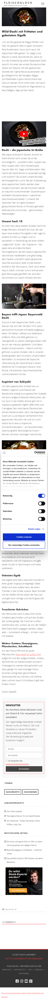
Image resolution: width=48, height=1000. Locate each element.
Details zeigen (34, 529)
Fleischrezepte (13, 792)
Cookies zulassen (24, 537)
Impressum (6, 970)
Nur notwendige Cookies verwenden (24, 545)
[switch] (41, 503)
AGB (29, 970)
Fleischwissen (30, 792)
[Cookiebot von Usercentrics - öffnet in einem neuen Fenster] (34, 452)
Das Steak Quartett (14, 811)
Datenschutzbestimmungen (17, 764)
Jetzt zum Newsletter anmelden (24, 958)
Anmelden (39, 970)
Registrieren (24, 973)
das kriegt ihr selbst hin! (28, 654)
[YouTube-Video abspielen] (24, 134)
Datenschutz (19, 970)
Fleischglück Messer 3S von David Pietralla (23, 816)
